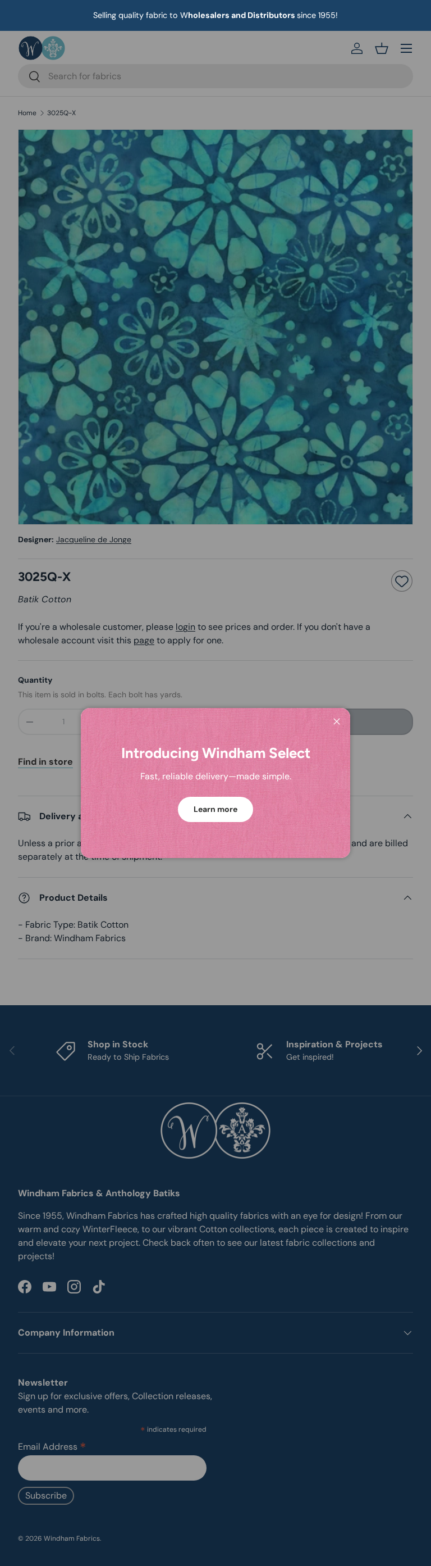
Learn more (215, 809)
